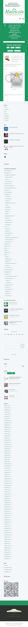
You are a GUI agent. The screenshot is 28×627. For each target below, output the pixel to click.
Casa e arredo (10, 50)
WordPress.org (7, 571)
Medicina (7, 293)
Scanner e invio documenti (11, 263)
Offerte (6, 250)
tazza (14, 94)
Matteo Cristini (12, 304)
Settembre (8, 427)
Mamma (7, 209)
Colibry (7, 256)
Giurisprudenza (8, 289)
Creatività (6, 120)
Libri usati (7, 235)
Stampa (7, 265)
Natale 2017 (7, 243)
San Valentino (8, 220)
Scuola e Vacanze (9, 239)
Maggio (7, 409)
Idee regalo (18, 47)
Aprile (7, 412)
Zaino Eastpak (11, 396)
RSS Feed (8, 576)
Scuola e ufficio (8, 222)
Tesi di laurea (8, 295)
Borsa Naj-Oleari (12, 389)
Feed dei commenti (8, 569)
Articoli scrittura (9, 177)
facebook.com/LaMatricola (12, 6)
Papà (7, 213)
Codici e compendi (9, 278)
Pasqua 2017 (7, 252)
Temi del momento (8, 269)
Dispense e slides (9, 284)
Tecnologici (8, 224)
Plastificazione (8, 259)
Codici (8, 280)
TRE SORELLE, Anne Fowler (14, 315)
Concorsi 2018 (7, 183)
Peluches (7, 218)
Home (8, 47)
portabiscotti (11, 94)
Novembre (8, 422)
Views (5, 373)
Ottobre (7, 414)
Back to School (7, 170)
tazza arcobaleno (17, 94)
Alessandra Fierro (12, 310)
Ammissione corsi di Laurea (11, 276)
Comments (9, 373)
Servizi (6, 113)
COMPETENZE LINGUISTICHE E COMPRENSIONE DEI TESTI (15, 378)
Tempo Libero (8, 241)
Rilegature (7, 261)
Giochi (7, 205)
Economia (7, 287)
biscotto (7, 94)
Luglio (7, 431)
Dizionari (7, 231)
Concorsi (7, 228)
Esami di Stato (8, 233)
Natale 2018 (7, 246)
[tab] (5, 373)
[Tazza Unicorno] (7, 58)
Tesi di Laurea (8, 267)
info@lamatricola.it (13, 4)
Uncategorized (7, 271)
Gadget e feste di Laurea (10, 203)
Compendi (8, 282)
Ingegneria (8, 291)
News (6, 248)
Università (7, 109)
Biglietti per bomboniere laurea (14, 383)
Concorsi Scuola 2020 (9, 185)
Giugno (7, 407)
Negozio (12, 47)
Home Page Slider (8, 192)
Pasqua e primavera (9, 215)
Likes (14, 373)
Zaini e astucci (8, 181)
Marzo (7, 405)
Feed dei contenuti (8, 567)
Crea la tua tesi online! (13, 302)
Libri (5, 111)
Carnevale (7, 196)
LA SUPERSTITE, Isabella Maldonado (16, 309)
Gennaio (7, 442)
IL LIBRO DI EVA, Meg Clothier (14, 139)
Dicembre (8, 420)
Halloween (7, 207)
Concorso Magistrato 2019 (10, 187)
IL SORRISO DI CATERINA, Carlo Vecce (16, 133)
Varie (6, 179)
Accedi (6, 565)
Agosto (7, 429)
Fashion (7, 200)
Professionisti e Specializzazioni (11, 237)
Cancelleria (7, 115)
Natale (7, 211)
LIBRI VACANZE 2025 (13, 127)
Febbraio (7, 440)
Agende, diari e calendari (10, 175)
